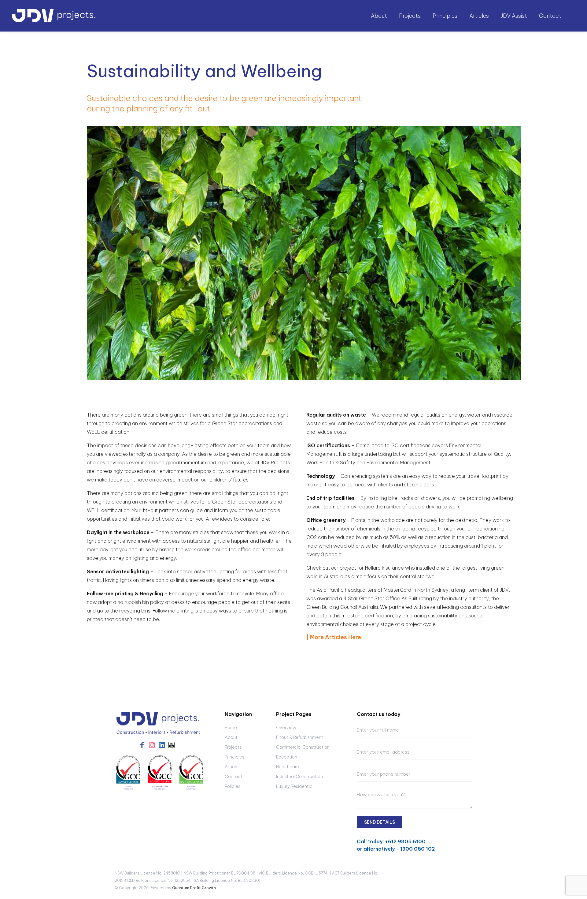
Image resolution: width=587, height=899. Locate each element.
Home (231, 727)
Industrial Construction (299, 776)
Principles (445, 15)
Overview (286, 727)
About (231, 737)
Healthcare (287, 767)
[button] (379, 15)
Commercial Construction (303, 747)
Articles (479, 15)
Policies (232, 786)
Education (286, 757)
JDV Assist (514, 15)
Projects (233, 747)
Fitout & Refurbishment (299, 737)
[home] (54, 16)
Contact (550, 15)
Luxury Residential (294, 786)
